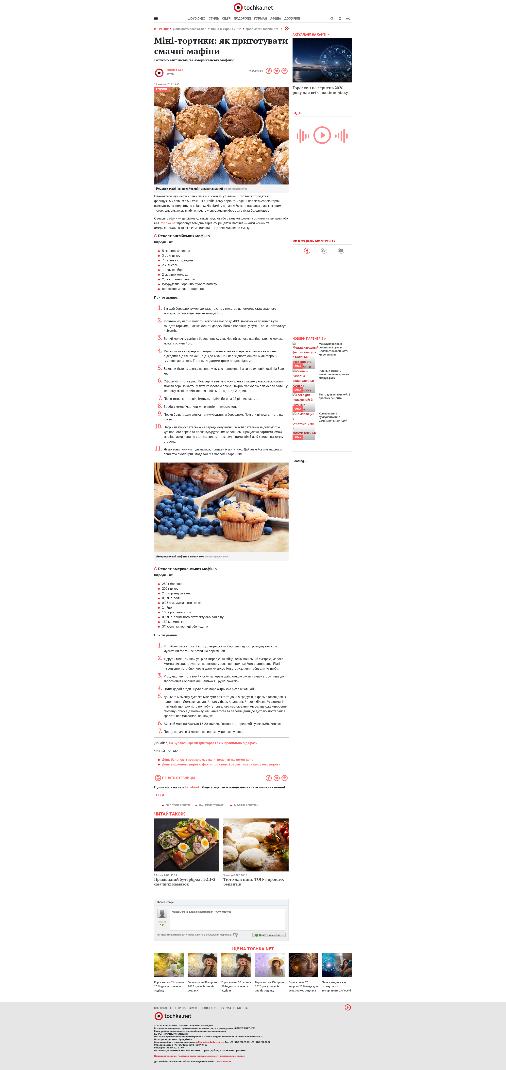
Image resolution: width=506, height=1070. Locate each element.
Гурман (260, 18)
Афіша (275, 18)
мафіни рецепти (246, 805)
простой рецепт (178, 805)
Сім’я (226, 18)
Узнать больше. (223, 1061)
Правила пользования (165, 1056)
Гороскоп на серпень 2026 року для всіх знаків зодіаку (320, 90)
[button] (340, 18)
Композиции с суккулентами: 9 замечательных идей (333, 417)
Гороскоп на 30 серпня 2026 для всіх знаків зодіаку (202, 986)
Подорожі (242, 18)
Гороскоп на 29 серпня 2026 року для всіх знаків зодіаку (270, 986)
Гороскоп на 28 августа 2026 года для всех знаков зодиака (303, 986)
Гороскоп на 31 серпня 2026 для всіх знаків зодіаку (169, 986)
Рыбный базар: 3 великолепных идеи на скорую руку (334, 374)
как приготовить (212, 805)
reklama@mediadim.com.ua (210, 1042)
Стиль (214, 18)
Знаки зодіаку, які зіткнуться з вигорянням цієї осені (336, 986)
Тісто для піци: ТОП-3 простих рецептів (253, 882)
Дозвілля (292, 18)
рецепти (161, 89)
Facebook (192, 787)
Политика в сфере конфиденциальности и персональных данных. (211, 1056)
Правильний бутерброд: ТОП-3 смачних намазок (184, 882)
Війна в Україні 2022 (226, 29)
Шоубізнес (197, 18)
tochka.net (175, 70)
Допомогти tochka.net (189, 29)
